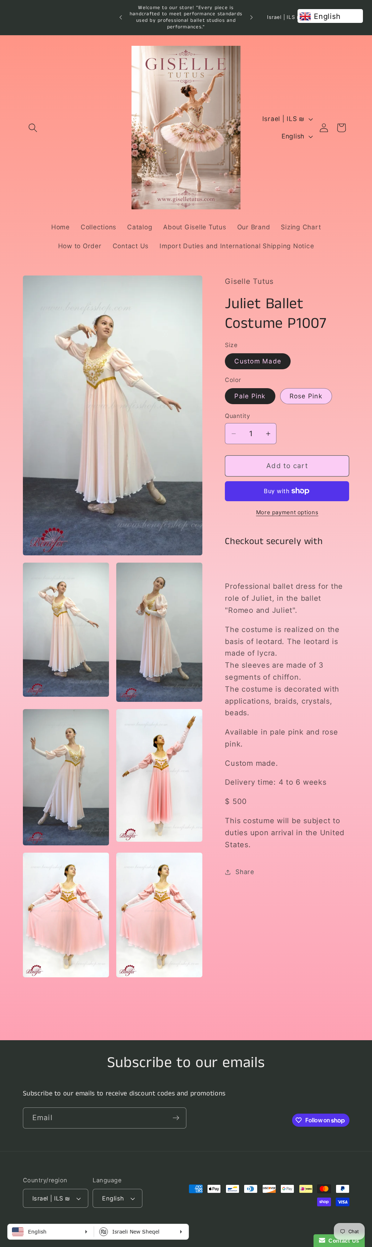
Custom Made (257, 361)
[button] (33, 128)
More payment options (287, 512)
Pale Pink (250, 396)
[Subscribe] (176, 1118)
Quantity (237, 415)
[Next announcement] (251, 17)
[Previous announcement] (121, 17)
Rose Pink (306, 396)
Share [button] (244, 872)
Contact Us (342, 1241)
